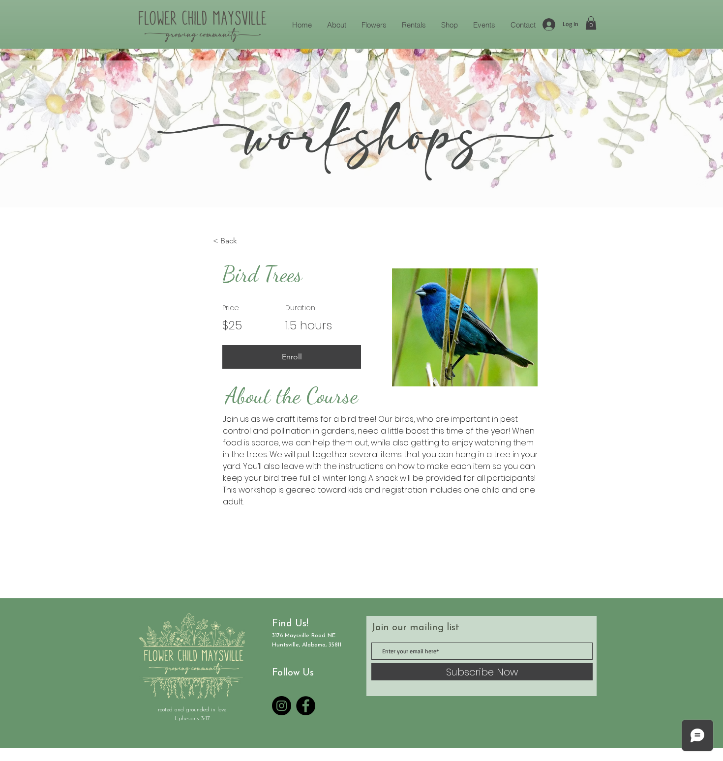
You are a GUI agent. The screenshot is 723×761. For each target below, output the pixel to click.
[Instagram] (281, 705)
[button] (591, 22)
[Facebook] (305, 705)
